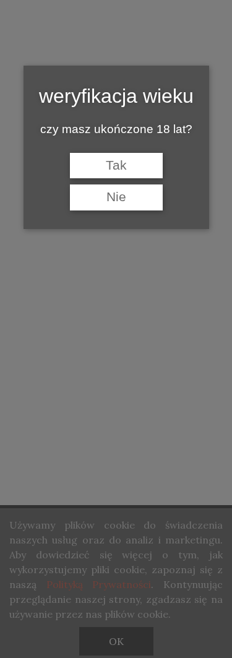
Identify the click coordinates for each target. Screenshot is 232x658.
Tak (116, 165)
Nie (116, 196)
